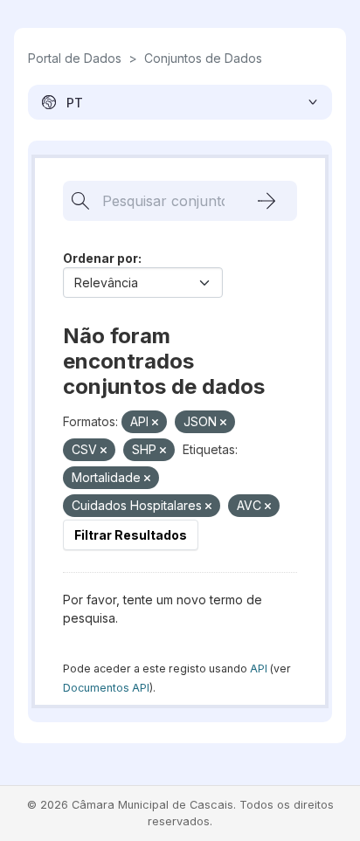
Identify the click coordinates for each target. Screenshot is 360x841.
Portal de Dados (74, 58)
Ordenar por (100, 258)
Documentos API (106, 687)
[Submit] (266, 201)
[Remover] (155, 423)
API (258, 668)
